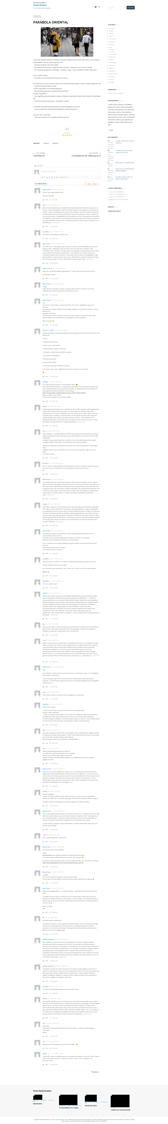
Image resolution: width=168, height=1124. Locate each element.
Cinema (111, 36)
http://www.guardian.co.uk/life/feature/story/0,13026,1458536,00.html (64, 393)
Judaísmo (111, 68)
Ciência (111, 33)
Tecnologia (113, 54)
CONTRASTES (39, 154)
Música (112, 49)
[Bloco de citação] (57, 177)
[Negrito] (42, 177)
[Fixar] (49, 177)
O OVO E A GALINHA (122, 199)
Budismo (111, 31)
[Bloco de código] (59, 177)
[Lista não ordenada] (54, 177)
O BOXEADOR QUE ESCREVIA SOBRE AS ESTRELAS (124, 151)
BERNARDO (37, 1104)
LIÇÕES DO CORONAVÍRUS (120, 1110)
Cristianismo (112, 39)
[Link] (62, 177)
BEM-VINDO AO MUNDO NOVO (125, 163)
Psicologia (112, 77)
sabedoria (55, 143)
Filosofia (111, 44)
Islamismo (112, 65)
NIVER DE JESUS (91, 1105)
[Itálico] (44, 177)
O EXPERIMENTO (120, 192)
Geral (110, 47)
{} (64, 177)
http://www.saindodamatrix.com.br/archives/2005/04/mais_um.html (63, 863)
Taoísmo (111, 79)
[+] (67, 177)
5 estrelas (112, 28)
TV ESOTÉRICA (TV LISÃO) (68, 1108)
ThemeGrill (104, 1121)
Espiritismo (112, 42)
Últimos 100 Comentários (116, 93)
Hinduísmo (112, 57)
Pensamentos (37, 16)
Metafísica (112, 71)
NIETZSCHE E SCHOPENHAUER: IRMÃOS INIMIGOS (125, 170)
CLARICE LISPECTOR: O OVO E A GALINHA (125, 142)
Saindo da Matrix (40, 5)
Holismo (111, 60)
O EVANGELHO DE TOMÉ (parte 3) (86, 154)
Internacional (112, 62)
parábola (46, 143)
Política (112, 52)
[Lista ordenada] (52, 177)
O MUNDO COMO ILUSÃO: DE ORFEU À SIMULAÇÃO (124, 178)
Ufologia (111, 82)
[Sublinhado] (47, 177)
